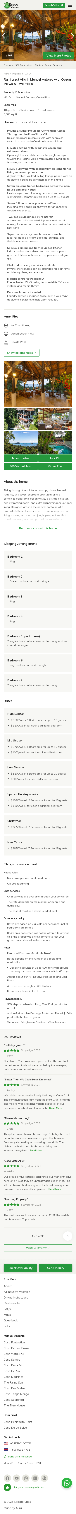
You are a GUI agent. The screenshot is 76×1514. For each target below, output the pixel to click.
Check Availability (20, 1268)
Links (7, 1326)
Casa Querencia (14, 1399)
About (8, 1286)
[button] (72, 36)
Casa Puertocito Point (18, 1422)
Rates (48, 65)
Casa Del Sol (12, 1371)
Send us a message (19, 1456)
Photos (39, 65)
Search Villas (51, 5)
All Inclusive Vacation (17, 1292)
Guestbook (11, 1320)
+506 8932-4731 (20, 1449)
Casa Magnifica (13, 1377)
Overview (9, 65)
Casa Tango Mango (16, 1394)
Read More (55, 1108)
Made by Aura (13, 1508)
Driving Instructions (16, 1297)
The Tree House (14, 1405)
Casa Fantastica (14, 1342)
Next (67, 1236)
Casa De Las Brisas (16, 1348)
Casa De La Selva (15, 1427)
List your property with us (28, 1487)
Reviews (57, 65)
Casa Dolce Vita (14, 1365)
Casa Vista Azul (14, 1354)
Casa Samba (12, 1359)
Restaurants (12, 1303)
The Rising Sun (13, 1382)
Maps (7, 1314)
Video (30, 65)
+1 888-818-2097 (20, 1443)
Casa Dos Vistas (14, 1388)
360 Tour (20, 65)
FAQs (7, 1309)
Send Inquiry (55, 1268)
